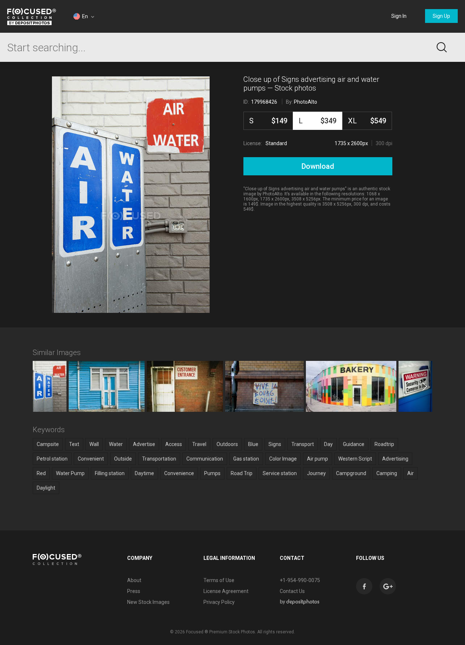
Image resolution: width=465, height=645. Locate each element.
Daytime (144, 473)
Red (41, 473)
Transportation (159, 459)
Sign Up (441, 16)
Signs (274, 444)
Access (173, 444)
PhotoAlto (305, 102)
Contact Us (292, 591)
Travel (199, 444)
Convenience (179, 473)
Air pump (317, 459)
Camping (386, 473)
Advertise (144, 444)
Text (74, 444)
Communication (204, 459)
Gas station (246, 459)
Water (116, 444)
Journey (316, 473)
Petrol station (52, 459)
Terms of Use (218, 580)
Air (410, 473)
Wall (94, 444)
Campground (351, 473)
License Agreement (225, 591)
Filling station (110, 473)
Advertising (395, 459)
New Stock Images (148, 602)
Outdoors (227, 444)
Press (133, 591)
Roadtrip (384, 444)
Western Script (355, 459)
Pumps (212, 473)
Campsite (48, 444)
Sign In (399, 16)
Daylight (46, 488)
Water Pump (70, 473)
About (134, 580)
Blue (253, 444)
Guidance (353, 444)
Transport (302, 444)
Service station (280, 473)
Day (328, 444)
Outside (123, 459)
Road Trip (241, 473)
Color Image (283, 459)
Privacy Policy (219, 602)
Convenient (91, 459)
